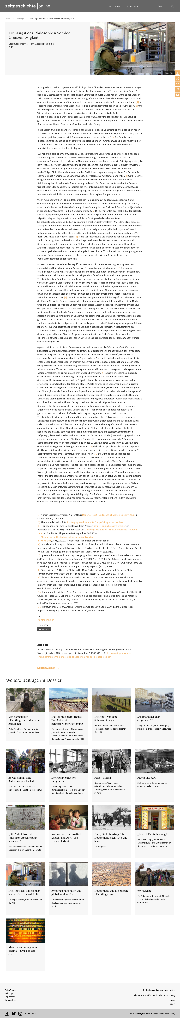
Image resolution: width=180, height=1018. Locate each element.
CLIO (27, 1013)
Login (172, 1003)
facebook (8, 1013)
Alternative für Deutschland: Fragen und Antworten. (67, 536)
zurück (45, 628)
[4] (126, 175)
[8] (65, 297)
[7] (119, 267)
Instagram (177, 89)
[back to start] (27, 6)
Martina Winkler (45, 619)
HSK (34, 1013)
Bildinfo (168, 73)
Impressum (10, 996)
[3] (113, 137)
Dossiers (132, 6)
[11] (95, 453)
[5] (93, 210)
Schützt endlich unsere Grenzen (109, 525)
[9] (102, 372)
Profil (148, 6)
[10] (91, 446)
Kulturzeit (45, 540)
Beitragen (9, 993)
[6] (76, 236)
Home (7, 18)
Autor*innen (10, 990)
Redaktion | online (159, 990)
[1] (137, 102)
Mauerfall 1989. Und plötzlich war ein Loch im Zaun (108, 514)
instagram (21, 1013)
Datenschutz (10, 1000)
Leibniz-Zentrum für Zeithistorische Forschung (154, 995)
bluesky (177, 94)
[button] (177, 72)
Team (161, 6)
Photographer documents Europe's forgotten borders (95, 522)
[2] (136, 105)
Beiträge (114, 6)
